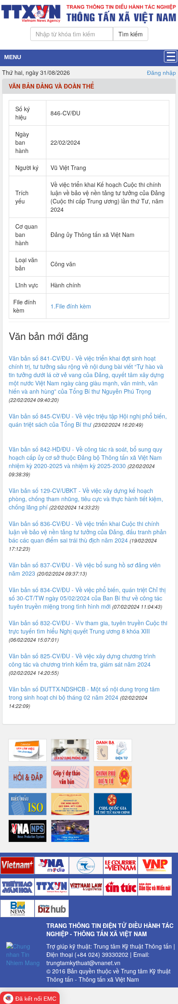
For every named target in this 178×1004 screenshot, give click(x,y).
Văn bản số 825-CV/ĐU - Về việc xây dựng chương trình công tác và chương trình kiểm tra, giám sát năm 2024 (82, 660)
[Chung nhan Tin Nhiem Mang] (23, 953)
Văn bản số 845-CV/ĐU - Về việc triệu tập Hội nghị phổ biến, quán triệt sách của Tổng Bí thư (88, 420)
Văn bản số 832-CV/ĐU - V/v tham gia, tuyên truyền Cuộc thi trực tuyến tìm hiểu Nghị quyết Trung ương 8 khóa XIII (88, 627)
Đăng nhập (161, 72)
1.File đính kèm (71, 306)
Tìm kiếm (130, 34)
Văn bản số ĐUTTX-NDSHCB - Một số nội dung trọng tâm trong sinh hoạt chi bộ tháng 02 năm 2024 (84, 693)
